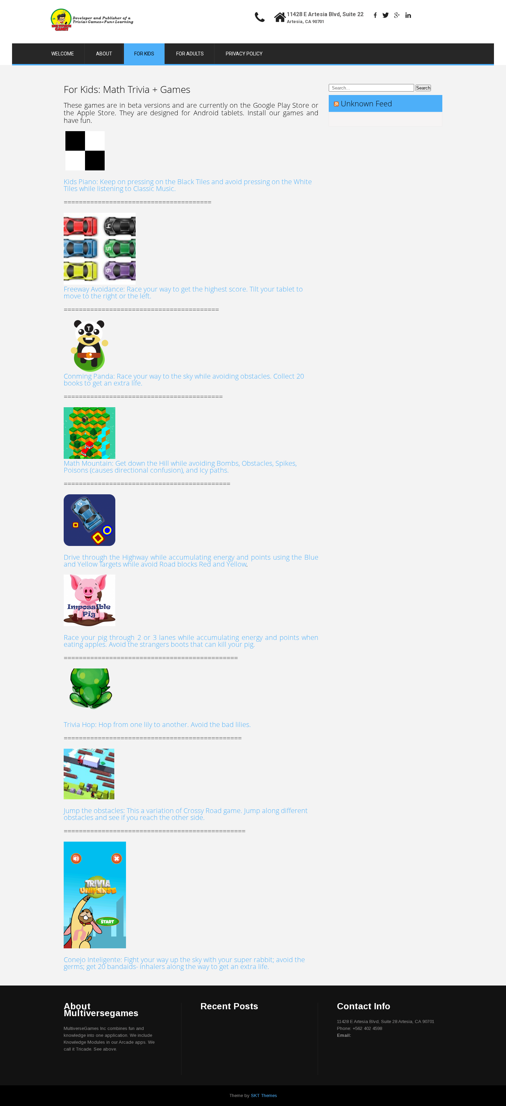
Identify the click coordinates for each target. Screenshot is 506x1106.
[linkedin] (408, 15)
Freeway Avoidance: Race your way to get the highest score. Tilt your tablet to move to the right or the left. (183, 292)
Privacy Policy (244, 53)
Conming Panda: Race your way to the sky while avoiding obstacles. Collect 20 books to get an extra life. (184, 379)
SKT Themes (264, 1095)
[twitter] (385, 15)
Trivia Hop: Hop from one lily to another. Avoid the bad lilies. (157, 724)
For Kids (144, 53)
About (104, 53)
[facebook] (375, 15)
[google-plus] (397, 15)
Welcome (62, 53)
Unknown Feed (366, 103)
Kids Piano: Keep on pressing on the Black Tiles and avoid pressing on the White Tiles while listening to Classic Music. (188, 185)
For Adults (190, 53)
